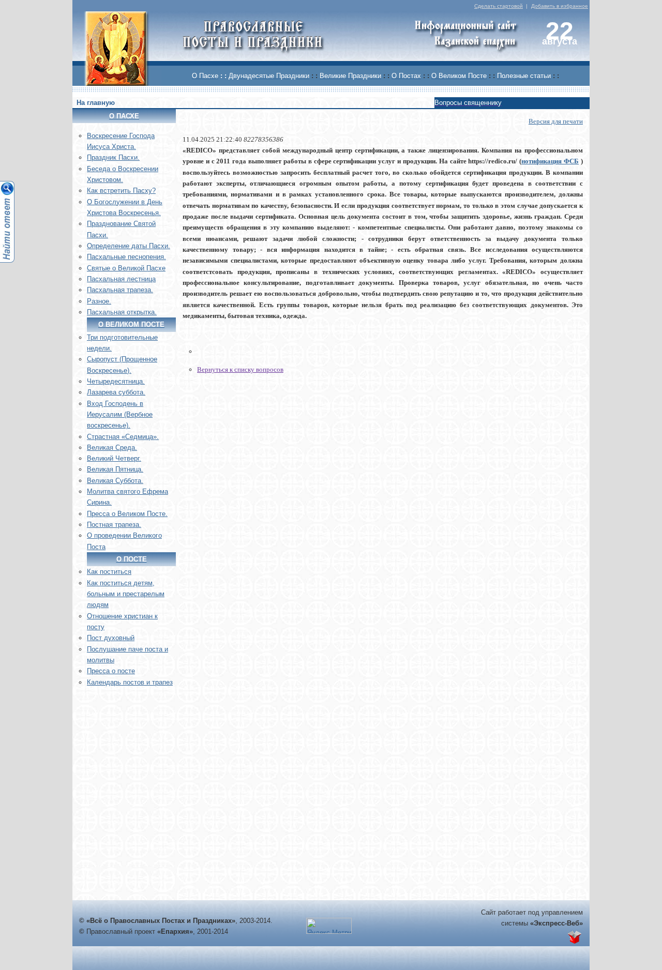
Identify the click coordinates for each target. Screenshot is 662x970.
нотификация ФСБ (550, 161)
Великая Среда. (112, 447)
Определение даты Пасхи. (128, 246)
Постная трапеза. (114, 524)
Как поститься (109, 571)
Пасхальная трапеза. (120, 290)
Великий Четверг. (114, 458)
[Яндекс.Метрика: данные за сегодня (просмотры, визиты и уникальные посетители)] (329, 926)
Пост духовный (110, 638)
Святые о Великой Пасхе (126, 268)
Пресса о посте (111, 671)
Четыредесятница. (116, 381)
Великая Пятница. (115, 469)
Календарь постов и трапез (130, 682)
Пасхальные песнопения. (126, 257)
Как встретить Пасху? (121, 190)
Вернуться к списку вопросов (240, 369)
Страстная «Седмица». (123, 437)
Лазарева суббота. (116, 392)
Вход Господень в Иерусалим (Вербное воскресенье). (120, 415)
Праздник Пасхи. (113, 157)
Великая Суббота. (115, 480)
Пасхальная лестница (121, 279)
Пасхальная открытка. (122, 312)
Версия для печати (556, 121)
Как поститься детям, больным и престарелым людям (125, 594)
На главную (96, 103)
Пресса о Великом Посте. (127, 514)
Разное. (99, 301)
